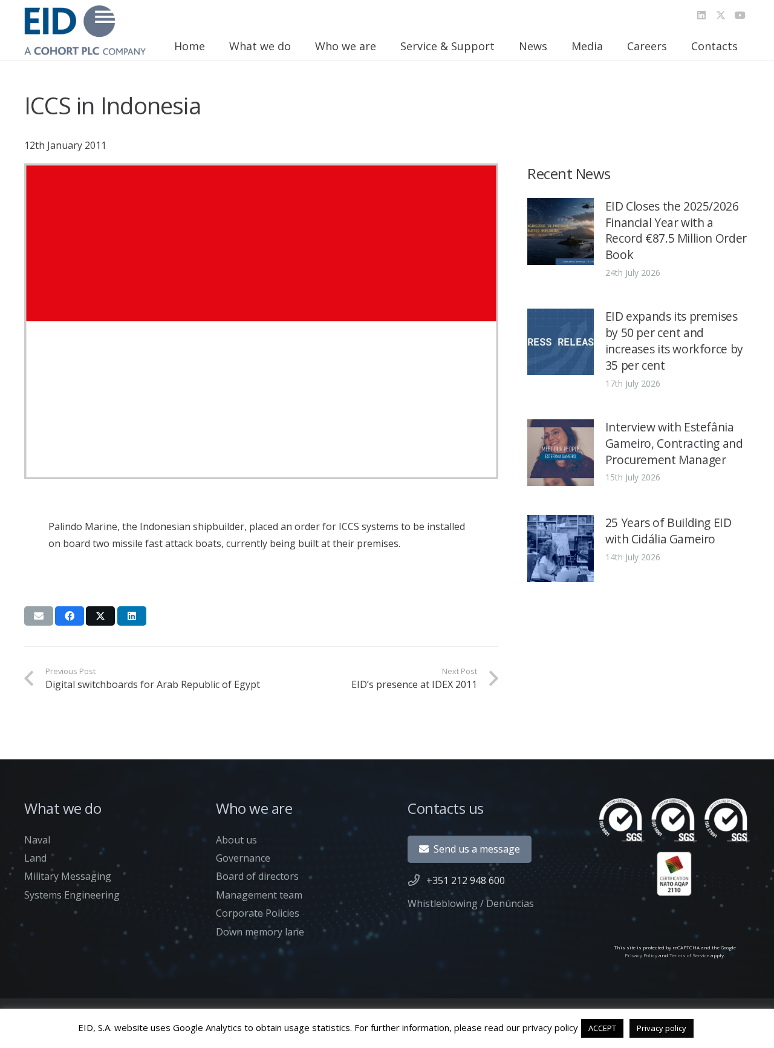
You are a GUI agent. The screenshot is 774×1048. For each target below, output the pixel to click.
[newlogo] (85, 30)
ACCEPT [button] (602, 1028)
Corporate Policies (257, 913)
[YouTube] (740, 15)
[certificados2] (674, 847)
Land (35, 858)
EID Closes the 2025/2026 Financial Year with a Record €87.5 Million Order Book (676, 230)
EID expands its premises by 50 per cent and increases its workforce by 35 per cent (674, 340)
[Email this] (38, 616)
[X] (720, 15)
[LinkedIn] (701, 15)
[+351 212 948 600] (417, 880)
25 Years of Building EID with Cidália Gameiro (668, 530)
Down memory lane (260, 931)
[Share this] (69, 616)
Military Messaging (67, 876)
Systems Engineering (72, 895)
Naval (37, 840)
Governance (243, 858)
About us (236, 840)
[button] (298, 46)
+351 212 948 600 (465, 880)
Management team (259, 895)
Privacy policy (661, 1028)
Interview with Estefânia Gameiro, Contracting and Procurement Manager (674, 443)
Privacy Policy (641, 955)
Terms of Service (689, 955)
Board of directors (257, 876)
